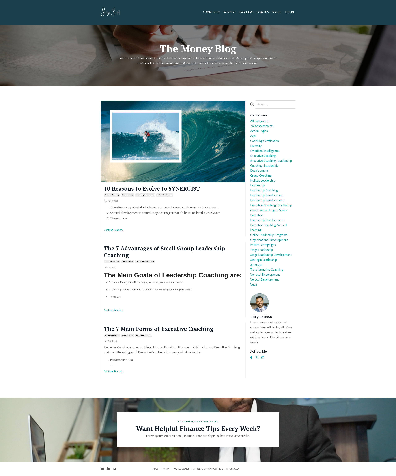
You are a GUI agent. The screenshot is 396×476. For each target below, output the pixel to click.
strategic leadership (263, 260)
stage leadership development (270, 255)
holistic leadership (262, 180)
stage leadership (261, 250)
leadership (257, 185)
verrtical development (265, 274)
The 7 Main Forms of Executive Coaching (158, 328)
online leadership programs (268, 235)
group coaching (127, 195)
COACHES (263, 12)
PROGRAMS (246, 12)
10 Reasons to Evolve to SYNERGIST (152, 188)
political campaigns (263, 245)
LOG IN (276, 12)
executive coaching (112, 195)
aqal (253, 136)
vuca (253, 284)
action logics (259, 131)
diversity (256, 146)
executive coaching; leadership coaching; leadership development (271, 165)
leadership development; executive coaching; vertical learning (268, 225)
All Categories (259, 121)
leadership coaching (143, 335)
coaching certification (264, 141)
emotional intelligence (264, 151)
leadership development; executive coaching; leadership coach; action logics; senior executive (271, 208)
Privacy (165, 469)
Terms (155, 469)
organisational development (269, 240)
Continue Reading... (114, 230)
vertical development (164, 195)
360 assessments (262, 126)
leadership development (145, 195)
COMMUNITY (211, 12)
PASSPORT (229, 12)
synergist (256, 264)
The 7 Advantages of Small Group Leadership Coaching (164, 251)
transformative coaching (266, 269)
